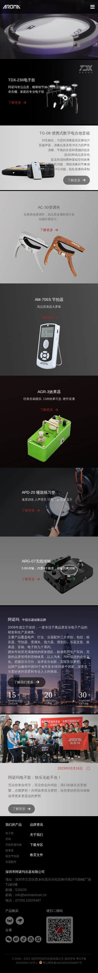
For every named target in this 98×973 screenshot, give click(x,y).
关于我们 (36, 835)
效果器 (9, 850)
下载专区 (36, 845)
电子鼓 (9, 833)
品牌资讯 (36, 825)
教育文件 (36, 855)
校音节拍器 (12, 856)
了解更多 (14, 102)
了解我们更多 (23, 682)
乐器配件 (10, 861)
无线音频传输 (13, 844)
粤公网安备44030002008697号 (62, 962)
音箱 (8, 838)
